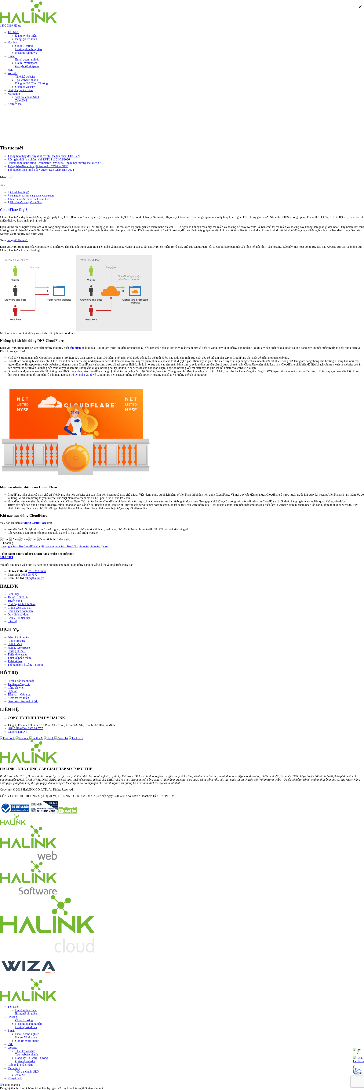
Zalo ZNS (21, 100)
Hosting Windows (26, 52)
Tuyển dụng (15, 600)
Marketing (14, 93)
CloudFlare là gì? (19, 192)
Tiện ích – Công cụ (19, 694)
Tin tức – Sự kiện (18, 597)
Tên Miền (13, 32)
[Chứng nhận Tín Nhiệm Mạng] (29, 812)
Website (12, 73)
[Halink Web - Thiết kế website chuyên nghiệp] (28, 858)
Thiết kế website (25, 76)
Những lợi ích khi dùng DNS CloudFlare (32, 195)
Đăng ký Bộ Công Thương (31, 83)
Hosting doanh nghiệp (28, 49)
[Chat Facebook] (358, 1061)
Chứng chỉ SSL (17, 651)
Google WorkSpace (27, 66)
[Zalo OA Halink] (61, 738)
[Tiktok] (49, 738)
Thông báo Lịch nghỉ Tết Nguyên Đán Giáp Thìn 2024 (41, 169)
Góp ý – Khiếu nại (19, 617)
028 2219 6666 (37, 571)
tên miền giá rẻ (83, 374)
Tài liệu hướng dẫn (19, 684)
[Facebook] (7, 738)
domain (49, 546)
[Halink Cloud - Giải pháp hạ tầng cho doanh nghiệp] (47, 951)
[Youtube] (22, 738)
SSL (10, 69)
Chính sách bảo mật (19, 607)
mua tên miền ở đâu (66, 546)
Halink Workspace (26, 62)
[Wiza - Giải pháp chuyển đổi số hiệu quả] (28, 976)
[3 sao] (23, 539)
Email (11, 56)
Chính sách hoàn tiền (20, 611)
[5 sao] (41, 539)
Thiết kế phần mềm (19, 657)
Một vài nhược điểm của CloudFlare (29, 198)
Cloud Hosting (24, 45)
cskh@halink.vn (34, 578)
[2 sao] (14, 539)
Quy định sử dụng (18, 614)
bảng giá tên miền (12, 546)
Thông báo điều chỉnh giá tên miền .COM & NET (38, 166)
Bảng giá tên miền (26, 39)
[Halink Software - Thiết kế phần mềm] (28, 893)
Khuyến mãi (15, 103)
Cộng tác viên (16, 687)
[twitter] (36, 738)
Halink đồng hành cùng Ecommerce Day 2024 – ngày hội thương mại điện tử (54, 162)
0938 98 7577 (29, 574)
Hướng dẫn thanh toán (21, 680)
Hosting (12, 42)
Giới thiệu (14, 594)
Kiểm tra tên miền (18, 697)
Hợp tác (12, 691)
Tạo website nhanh (26, 80)
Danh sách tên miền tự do (23, 701)
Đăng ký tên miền (26, 35)
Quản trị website (25, 86)
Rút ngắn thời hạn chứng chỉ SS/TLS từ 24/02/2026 (39, 159)
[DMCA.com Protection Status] (67, 812)
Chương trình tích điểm (21, 604)
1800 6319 (6, 557)
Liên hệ (12, 621)
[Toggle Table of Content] (3, 185)
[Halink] (13, 823)
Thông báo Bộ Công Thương (25, 664)
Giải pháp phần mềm (20, 90)
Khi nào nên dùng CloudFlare (26, 202)
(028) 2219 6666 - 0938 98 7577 (25, 728)
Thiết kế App (15, 661)
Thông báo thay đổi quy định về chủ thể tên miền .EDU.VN (44, 156)
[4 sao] (32, 539)
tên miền (75, 347)
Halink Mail (15, 644)
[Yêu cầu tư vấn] (357, 1053)
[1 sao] (4, 539)
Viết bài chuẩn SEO (27, 97)
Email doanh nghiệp (27, 59)
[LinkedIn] (76, 738)
